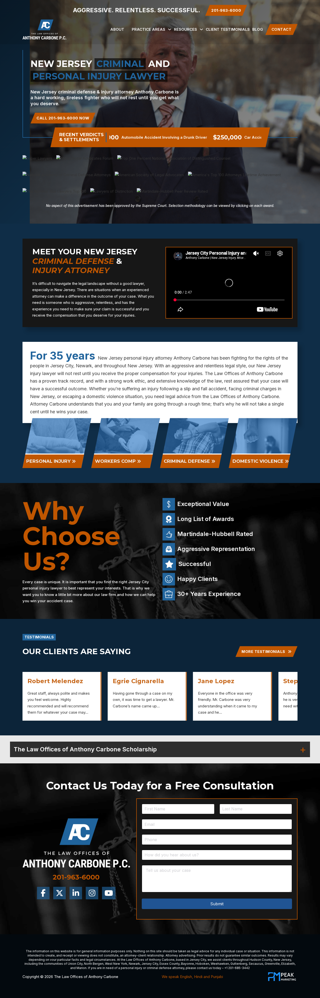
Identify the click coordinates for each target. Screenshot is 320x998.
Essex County (170, 964)
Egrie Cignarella (53, 681)
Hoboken (202, 964)
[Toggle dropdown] (170, 29)
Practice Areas (148, 29)
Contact (282, 29)
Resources (185, 29)
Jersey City (198, 960)
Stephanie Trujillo (226, 681)
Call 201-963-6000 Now (63, 118)
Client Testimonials (228, 29)
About (117, 29)
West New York (116, 964)
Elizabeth (288, 964)
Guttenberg (238, 964)
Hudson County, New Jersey (270, 960)
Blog (257, 29)
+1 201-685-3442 (237, 968)
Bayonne (187, 964)
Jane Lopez (131, 681)
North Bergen (94, 964)
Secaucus (256, 964)
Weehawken (220, 964)
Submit (217, 903)
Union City (75, 964)
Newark (134, 964)
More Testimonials (263, 651)
